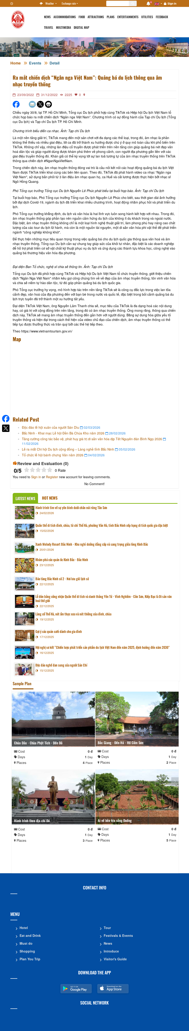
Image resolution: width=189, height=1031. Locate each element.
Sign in (172, 3)
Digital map (81, 27)
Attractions (96, 17)
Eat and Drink (30, 935)
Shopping (27, 951)
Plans (111, 17)
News (47, 17)
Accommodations (64, 17)
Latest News (25, 498)
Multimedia (63, 27)
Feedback (162, 17)
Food (82, 17)
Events (35, 63)
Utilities (147, 17)
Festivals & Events (118, 935)
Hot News (50, 498)
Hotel (24, 927)
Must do (26, 943)
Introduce (111, 951)
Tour (107, 927)
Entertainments (128, 17)
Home (15, 63)
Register (52, 477)
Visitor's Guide (115, 959)
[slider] (38, 470)
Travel (48, 27)
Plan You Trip (30, 959)
